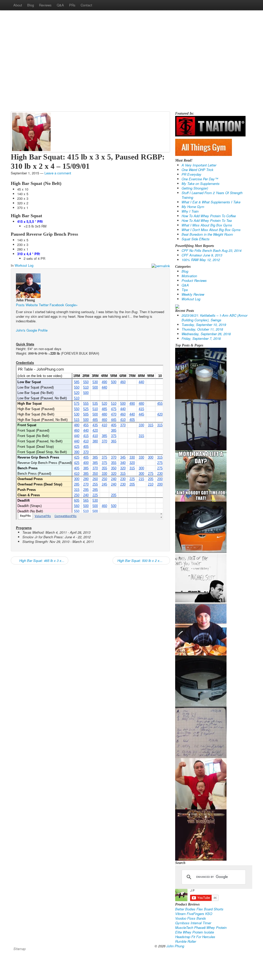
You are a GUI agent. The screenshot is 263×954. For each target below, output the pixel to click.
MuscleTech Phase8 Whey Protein (201, 927)
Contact (86, 5)
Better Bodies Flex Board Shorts (199, 909)
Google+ (71, 304)
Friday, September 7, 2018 (201, 338)
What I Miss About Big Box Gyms (207, 225)
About (17, 5)
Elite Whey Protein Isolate (194, 932)
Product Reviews (194, 280)
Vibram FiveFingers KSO (193, 913)
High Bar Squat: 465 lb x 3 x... (41, 560)
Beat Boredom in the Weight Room (207, 234)
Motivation (189, 275)
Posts (20, 304)
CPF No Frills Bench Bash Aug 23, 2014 (211, 250)
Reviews (45, 5)
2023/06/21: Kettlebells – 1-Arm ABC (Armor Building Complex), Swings (214, 317)
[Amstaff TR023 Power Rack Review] (201, 424)
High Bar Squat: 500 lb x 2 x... (139, 560)
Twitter (44, 304)
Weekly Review (193, 294)
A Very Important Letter (199, 165)
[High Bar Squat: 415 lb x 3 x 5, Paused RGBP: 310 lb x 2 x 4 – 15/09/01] (31, 131)
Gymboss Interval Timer (193, 922)
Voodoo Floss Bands (190, 918)
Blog (30, 5)
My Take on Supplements (201, 183)
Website (32, 304)
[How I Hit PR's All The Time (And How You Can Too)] (201, 577)
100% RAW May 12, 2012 (201, 259)
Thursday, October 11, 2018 (202, 329)
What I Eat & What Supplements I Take (211, 202)
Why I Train (190, 211)
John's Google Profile (32, 330)
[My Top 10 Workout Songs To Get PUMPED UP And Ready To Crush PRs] (201, 834)
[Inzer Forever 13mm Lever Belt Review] (201, 680)
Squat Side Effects (196, 238)
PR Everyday (191, 174)
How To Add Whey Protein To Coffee (209, 215)
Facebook (57, 304)
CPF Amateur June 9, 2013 (202, 255)
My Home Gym (193, 206)
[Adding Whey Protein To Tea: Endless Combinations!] (201, 372)
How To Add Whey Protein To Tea (207, 220)
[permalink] (161, 265)
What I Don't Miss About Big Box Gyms (211, 229)
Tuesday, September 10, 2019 (204, 324)
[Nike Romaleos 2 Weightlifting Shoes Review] (201, 526)
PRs (72, 5)
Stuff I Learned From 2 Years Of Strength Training (212, 195)
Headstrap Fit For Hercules (195, 936)
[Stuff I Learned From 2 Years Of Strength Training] (201, 731)
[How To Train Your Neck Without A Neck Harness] (201, 629)
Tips (185, 289)
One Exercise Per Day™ (200, 178)
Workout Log (24, 265)
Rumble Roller (185, 941)
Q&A (60, 5)
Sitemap (19, 948)
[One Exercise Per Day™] (201, 475)
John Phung (175, 945)
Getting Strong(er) (195, 188)
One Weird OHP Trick (197, 169)
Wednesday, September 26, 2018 (206, 333)
